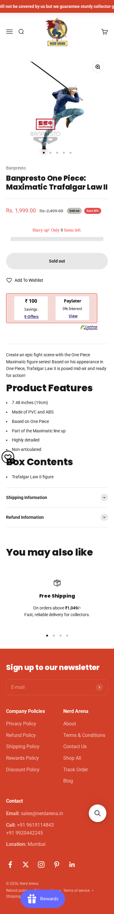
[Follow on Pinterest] (57, 864)
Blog (68, 781)
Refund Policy (21, 735)
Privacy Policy (21, 724)
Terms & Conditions (84, 735)
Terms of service (76, 890)
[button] (97, 813)
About (69, 724)
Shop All (72, 758)
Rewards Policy (22, 758)
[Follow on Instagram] (41, 864)
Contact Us (75, 746)
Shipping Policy (23, 746)
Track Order (75, 770)
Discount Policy (23, 770)
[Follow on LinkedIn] (72, 864)
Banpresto (16, 168)
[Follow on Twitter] (26, 864)
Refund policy (17, 890)
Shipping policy (18, 896)
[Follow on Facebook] (10, 864)
